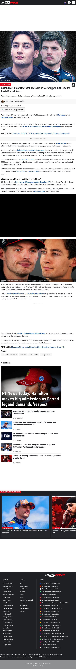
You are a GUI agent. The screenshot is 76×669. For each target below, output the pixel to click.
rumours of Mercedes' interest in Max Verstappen (42, 127)
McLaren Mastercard (26, 600)
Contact (24, 654)
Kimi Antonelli (39, 191)
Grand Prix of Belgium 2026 (50, 611)
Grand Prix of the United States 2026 (53, 633)
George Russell (7, 117)
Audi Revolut (24, 589)
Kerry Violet (10, 101)
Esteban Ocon (7, 622)
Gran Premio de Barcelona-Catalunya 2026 (55, 603)
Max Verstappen (11, 355)
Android (56, 654)
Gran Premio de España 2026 (51, 622)
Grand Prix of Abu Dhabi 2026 (51, 647)
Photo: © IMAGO (5, 81)
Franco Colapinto (8, 594)
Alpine (22, 583)
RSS (19, 654)
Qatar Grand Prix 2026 (49, 644)
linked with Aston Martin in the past (31, 150)
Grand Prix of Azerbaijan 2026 (51, 625)
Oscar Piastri (7, 592)
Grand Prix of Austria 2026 (50, 605)
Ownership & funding (32, 657)
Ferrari (22, 594)
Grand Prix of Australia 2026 (51, 583)
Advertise (30, 654)
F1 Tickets (42, 657)
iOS (61, 654)
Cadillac (22, 592)
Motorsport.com (27, 159)
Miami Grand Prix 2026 (49, 594)
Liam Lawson (7, 603)
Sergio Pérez (7, 644)
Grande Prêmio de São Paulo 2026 (52, 639)
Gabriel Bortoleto (8, 636)
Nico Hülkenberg (8, 639)
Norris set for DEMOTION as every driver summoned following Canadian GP (41, 133)
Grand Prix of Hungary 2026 (50, 614)
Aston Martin (61, 143)
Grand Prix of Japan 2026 (50, 589)
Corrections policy (19, 657)
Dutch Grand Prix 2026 (49, 617)
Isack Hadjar (7, 600)
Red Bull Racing (24, 608)
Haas (21, 597)
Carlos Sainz (7, 611)
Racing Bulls (23, 605)
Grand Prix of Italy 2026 (49, 619)
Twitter (43, 654)
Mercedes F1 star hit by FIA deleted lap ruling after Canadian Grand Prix (38, 347)
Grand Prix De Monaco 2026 (50, 600)
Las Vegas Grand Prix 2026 (50, 642)
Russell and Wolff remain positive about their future (25, 294)
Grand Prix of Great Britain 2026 (52, 608)
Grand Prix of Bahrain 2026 (50, 628)
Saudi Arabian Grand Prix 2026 (51, 592)
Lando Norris (7, 589)
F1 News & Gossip (5, 84)
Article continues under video (38, 139)
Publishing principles (6, 657)
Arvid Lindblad (7, 631)
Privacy (49, 657)
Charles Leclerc (7, 586)
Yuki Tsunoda (7, 633)
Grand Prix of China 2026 (50, 586)
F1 (3, 355)
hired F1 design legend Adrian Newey (31, 333)
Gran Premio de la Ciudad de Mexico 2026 (55, 636)
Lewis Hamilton (7, 583)
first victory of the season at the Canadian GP (32, 182)
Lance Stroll (20, 171)
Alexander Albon (8, 608)
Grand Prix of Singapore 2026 (51, 631)
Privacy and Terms (11, 654)
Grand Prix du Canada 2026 (50, 597)
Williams (22, 611)
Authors (2, 654)
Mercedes (61, 115)
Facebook (37, 654)
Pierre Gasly (6, 597)
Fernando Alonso (34, 171)
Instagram (50, 654)
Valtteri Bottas (7, 642)
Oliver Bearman (7, 619)
